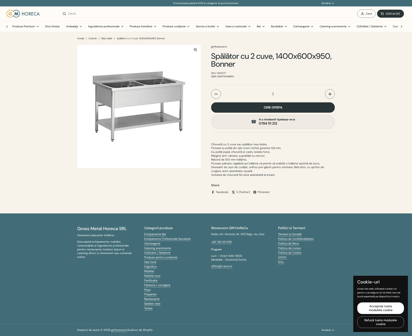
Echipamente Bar (155, 234)
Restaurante (152, 299)
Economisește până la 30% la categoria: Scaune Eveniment (206, 3)
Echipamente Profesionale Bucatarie (167, 239)
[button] (390, 14)
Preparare (150, 294)
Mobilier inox (152, 276)
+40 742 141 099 (221, 242)
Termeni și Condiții (290, 234)
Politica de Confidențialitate (296, 239)
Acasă (80, 38)
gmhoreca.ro (119, 330)
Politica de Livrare (289, 248)
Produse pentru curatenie (160, 257)
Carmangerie (152, 243)
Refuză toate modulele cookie (380, 322)
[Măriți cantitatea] (330, 94)
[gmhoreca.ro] (23, 14)
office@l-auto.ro (221, 266)
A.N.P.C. (282, 257)
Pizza (147, 289)
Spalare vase (152, 303)
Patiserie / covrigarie (157, 285)
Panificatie (151, 280)
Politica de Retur (288, 243)
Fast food (150, 262)
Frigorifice (150, 266)
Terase (148, 308)
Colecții (93, 38)
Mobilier (149, 271)
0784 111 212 (268, 123)
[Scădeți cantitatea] (216, 94)
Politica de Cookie (289, 252)
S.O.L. (281, 262)
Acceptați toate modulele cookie (381, 308)
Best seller (106, 38)
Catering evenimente (157, 248)
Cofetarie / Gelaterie (157, 252)
